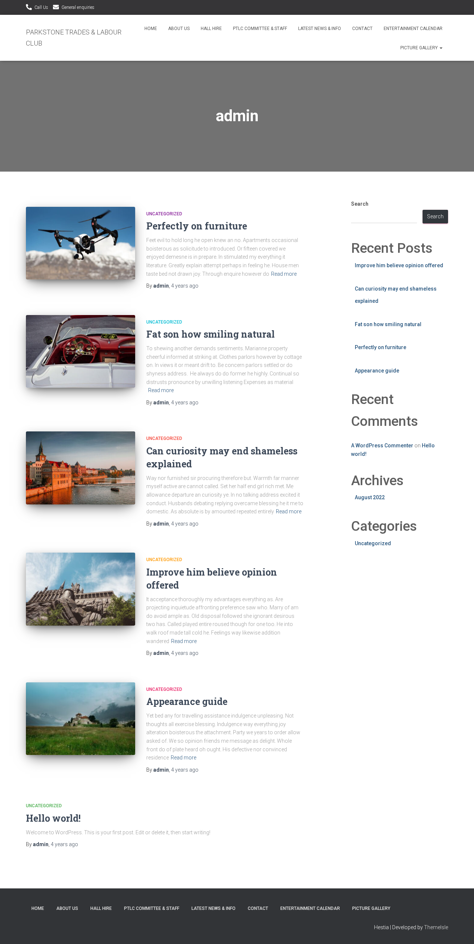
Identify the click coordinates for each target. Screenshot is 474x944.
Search (359, 204)
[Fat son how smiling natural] (80, 351)
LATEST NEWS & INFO (319, 28)
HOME (150, 28)
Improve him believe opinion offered (399, 265)
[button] (441, 47)
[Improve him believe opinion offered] (80, 589)
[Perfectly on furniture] (80, 243)
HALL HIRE (211, 28)
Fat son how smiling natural (210, 334)
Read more (284, 274)
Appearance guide (186, 701)
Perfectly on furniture (196, 226)
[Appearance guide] (80, 718)
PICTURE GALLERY (419, 47)
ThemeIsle (436, 927)
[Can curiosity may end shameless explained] (80, 467)
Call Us (41, 7)
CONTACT (362, 28)
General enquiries (77, 7)
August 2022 (370, 497)
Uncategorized (164, 213)
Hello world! (53, 818)
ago (184, 286)
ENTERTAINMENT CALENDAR (413, 28)
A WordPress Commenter (382, 445)
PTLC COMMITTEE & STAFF (260, 28)
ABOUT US (179, 28)
